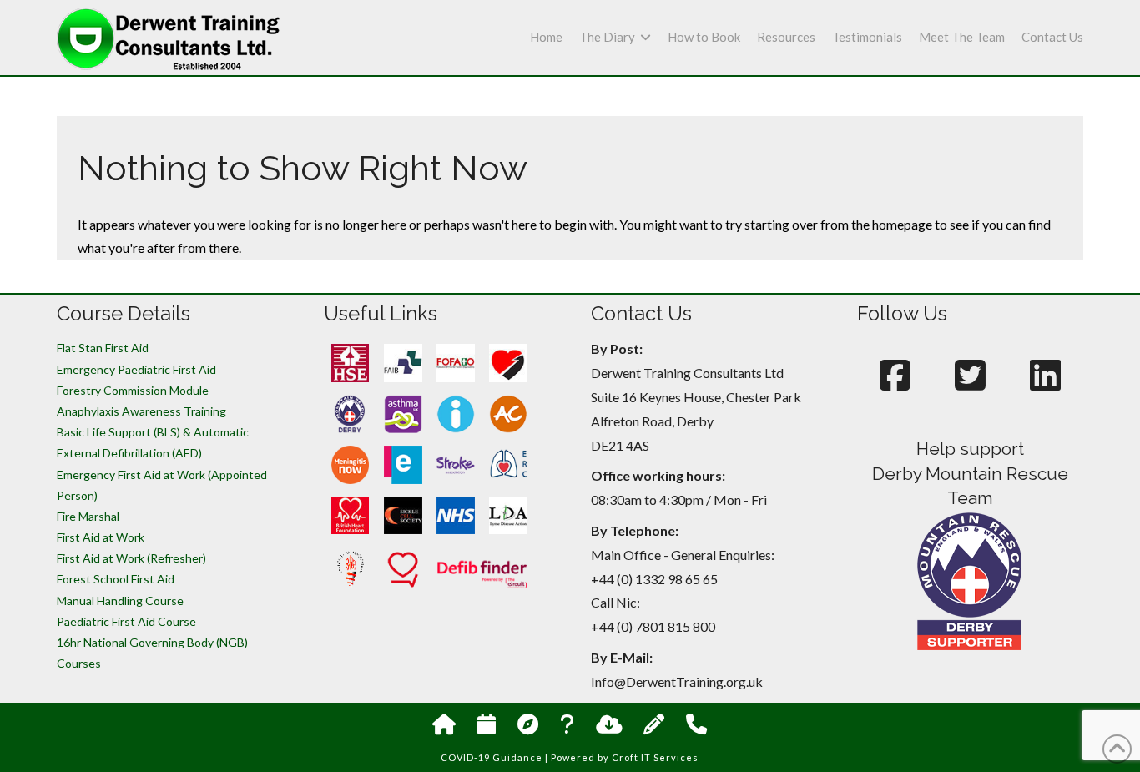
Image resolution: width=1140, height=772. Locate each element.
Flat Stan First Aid (103, 348)
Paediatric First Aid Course (126, 621)
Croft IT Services (655, 757)
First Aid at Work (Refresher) (131, 558)
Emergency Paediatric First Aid (136, 369)
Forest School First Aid (115, 579)
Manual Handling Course (120, 600)
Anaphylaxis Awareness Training (141, 411)
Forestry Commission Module (133, 390)
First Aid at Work (100, 537)
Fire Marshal (88, 516)
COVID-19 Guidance (491, 757)
